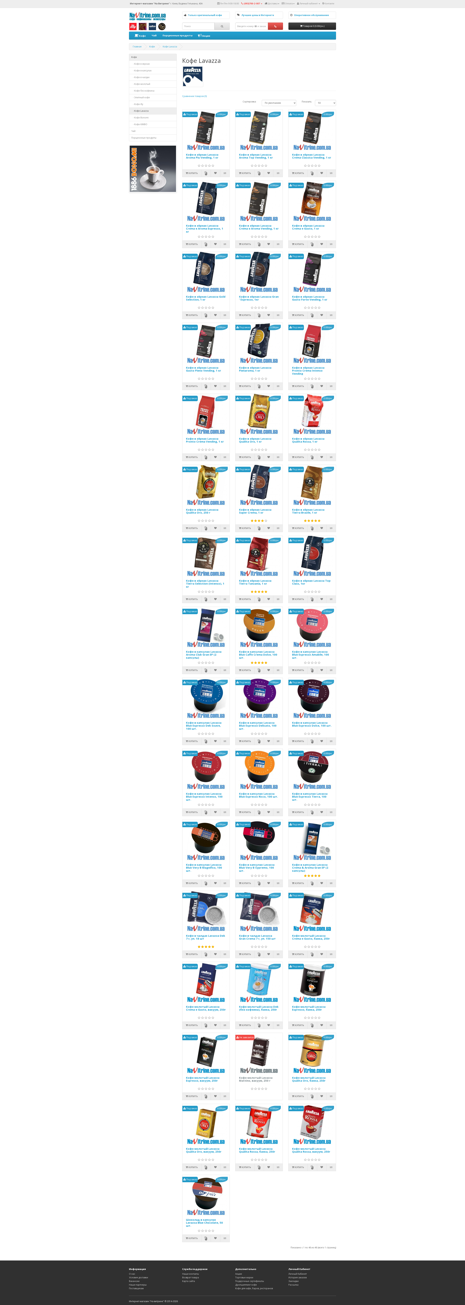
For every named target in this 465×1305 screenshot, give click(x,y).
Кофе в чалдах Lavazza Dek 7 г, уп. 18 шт (205, 937)
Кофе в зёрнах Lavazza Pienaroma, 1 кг (255, 369)
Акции (206, 35)
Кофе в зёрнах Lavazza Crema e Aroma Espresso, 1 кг (204, 228)
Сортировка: (249, 101)
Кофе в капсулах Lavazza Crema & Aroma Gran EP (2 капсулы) (310, 867)
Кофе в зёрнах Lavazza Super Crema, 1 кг (255, 511)
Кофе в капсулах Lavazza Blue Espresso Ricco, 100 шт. (258, 795)
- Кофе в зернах (140, 63)
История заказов (297, 1277)
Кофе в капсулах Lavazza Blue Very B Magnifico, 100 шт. (204, 867)
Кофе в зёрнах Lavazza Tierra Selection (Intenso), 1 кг (205, 583)
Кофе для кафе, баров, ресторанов (254, 1288)
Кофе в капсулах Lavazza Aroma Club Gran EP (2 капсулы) (203, 654)
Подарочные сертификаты (249, 1281)
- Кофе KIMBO (139, 124)
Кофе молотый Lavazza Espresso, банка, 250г (309, 1008)
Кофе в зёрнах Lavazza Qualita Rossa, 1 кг (308, 440)
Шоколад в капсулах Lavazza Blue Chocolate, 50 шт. (204, 1222)
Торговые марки (244, 1277)
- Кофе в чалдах (140, 77)
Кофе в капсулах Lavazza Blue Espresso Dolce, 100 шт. (311, 724)
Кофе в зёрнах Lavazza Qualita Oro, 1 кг (255, 440)
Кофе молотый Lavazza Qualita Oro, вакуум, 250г (203, 1150)
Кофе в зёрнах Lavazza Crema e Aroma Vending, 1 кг (259, 227)
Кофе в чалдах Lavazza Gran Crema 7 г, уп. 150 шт (257, 937)
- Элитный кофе (140, 97)
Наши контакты (190, 1273)
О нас (132, 1273)
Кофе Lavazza (170, 46)
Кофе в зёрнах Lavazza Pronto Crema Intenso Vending (308, 370)
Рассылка (293, 1284)
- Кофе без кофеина (142, 90)
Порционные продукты (177, 35)
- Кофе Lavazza (140, 110)
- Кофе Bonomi (140, 117)
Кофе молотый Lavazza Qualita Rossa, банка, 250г (257, 1150)
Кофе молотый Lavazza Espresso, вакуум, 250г (202, 1079)
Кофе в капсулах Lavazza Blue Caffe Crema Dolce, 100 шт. (258, 654)
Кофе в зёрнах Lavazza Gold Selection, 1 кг (205, 298)
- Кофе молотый (140, 84)
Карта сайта (188, 1281)
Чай (154, 35)
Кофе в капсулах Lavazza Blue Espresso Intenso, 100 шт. (204, 796)
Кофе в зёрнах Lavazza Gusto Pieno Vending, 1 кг (203, 369)
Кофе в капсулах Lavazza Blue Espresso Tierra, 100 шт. (309, 796)
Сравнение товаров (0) (194, 96)
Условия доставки (138, 1277)
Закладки (293, 1281)
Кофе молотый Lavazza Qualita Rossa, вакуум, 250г (311, 1150)
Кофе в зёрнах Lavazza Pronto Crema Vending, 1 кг (205, 440)
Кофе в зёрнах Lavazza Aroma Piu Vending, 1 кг (202, 156)
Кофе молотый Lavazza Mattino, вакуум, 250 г (255, 1079)
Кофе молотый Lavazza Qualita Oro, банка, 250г (309, 1079)
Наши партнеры (138, 1284)
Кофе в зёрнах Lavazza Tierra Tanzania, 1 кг (255, 582)
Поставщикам (136, 1288)
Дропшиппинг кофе (246, 1284)
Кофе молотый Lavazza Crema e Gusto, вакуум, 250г (206, 1008)
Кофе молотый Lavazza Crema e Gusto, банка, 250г (311, 937)
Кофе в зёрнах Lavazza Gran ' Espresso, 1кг (259, 298)
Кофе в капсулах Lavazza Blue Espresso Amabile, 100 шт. (310, 654)
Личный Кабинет (297, 1273)
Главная (137, 46)
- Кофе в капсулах (141, 70)
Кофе (142, 35)
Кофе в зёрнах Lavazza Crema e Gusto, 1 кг (308, 227)
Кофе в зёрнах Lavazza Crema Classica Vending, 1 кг (311, 156)
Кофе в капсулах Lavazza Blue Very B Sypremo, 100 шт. (256, 867)
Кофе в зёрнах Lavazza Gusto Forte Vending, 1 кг (309, 298)
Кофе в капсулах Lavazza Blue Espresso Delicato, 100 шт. (257, 725)
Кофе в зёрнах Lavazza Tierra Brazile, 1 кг (308, 511)
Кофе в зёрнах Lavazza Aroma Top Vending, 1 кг (256, 156)
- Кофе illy (137, 104)
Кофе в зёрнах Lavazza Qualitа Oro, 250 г (202, 511)
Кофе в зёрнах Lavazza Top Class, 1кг (311, 582)
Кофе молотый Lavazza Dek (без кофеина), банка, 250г (258, 1008)
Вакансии (134, 1281)
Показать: (307, 101)
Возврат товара (190, 1277)
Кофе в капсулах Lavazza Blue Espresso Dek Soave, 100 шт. (203, 725)
